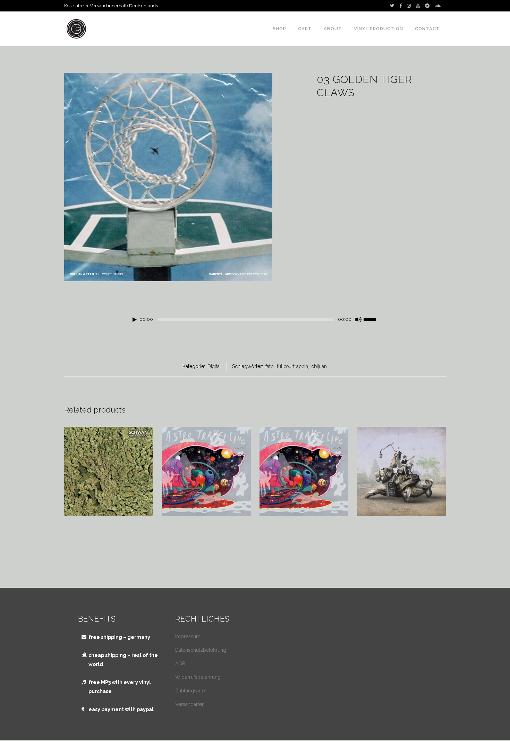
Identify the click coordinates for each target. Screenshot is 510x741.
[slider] (373, 319)
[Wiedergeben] (135, 319)
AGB (180, 663)
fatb (269, 366)
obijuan (319, 366)
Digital (214, 366)
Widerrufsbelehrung (198, 677)
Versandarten (190, 704)
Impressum (188, 636)
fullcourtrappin (292, 366)
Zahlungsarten (191, 690)
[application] (255, 321)
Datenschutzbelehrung (200, 650)
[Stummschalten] (358, 319)
